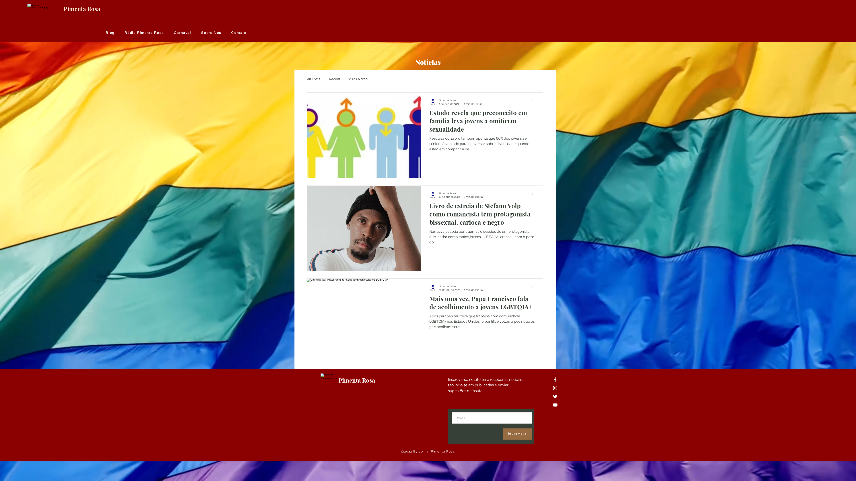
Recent (334, 79)
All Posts (313, 79)
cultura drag (358, 79)
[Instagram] (555, 388)
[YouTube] (555, 405)
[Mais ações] (534, 101)
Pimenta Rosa (82, 9)
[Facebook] (555, 379)
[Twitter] (555, 396)
